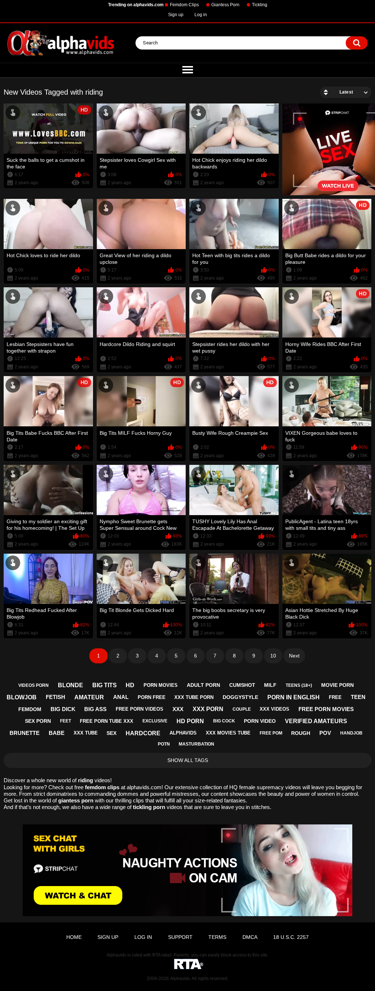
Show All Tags (187, 760)
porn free (152, 697)
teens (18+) (299, 685)
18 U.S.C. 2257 (291, 937)
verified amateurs (316, 721)
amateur (89, 697)
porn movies (161, 685)
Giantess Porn (225, 4)
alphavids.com (144, 787)
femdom (29, 709)
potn (164, 744)
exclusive (154, 721)
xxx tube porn (194, 697)
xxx (177, 709)
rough (300, 733)
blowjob (22, 697)
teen (358, 697)
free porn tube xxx (106, 721)
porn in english (293, 697)
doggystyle (240, 697)
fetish (55, 697)
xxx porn (208, 709)
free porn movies (326, 709)
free (335, 697)
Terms (217, 937)
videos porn (33, 685)
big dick (63, 709)
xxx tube (86, 733)
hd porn (190, 721)
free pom (271, 733)
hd (130, 685)
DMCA (249, 937)
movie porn (337, 685)
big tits (104, 685)
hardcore (143, 733)
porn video (260, 721)
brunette (25, 733)
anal (121, 697)
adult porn (203, 685)
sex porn (38, 721)
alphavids (183, 733)
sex (111, 733)
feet (65, 721)
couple (242, 709)
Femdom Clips (184, 4)
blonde (70, 685)
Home (74, 937)
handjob (351, 733)
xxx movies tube (228, 733)
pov (325, 733)
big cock (224, 721)
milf (270, 685)
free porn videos (139, 709)
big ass (95, 709)
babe (56, 733)
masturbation (196, 744)
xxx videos (274, 709)
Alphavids (180, 978)
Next (294, 656)
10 (273, 656)
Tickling (259, 4)
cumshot (242, 685)
